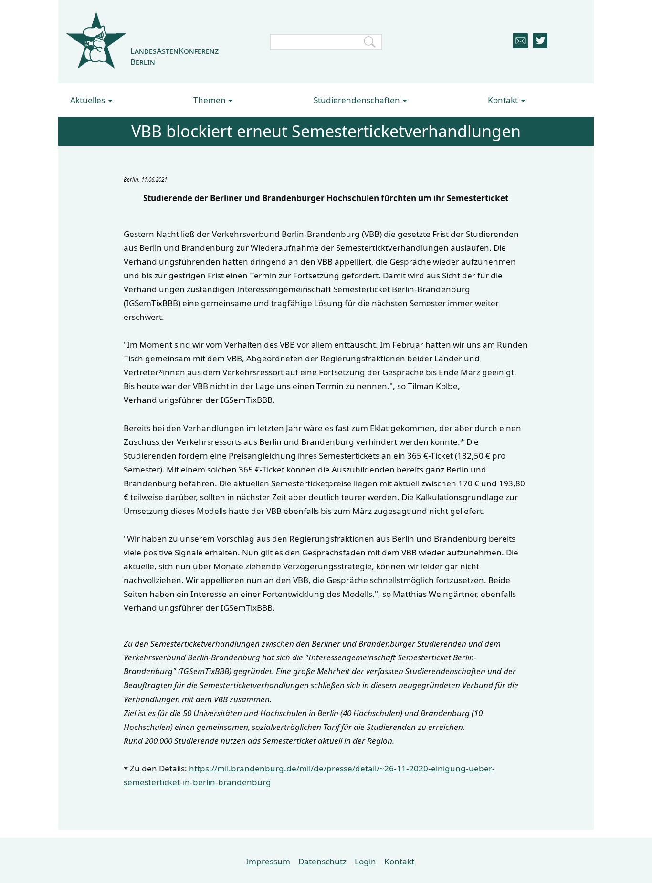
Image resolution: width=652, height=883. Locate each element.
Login (365, 861)
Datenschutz (322, 861)
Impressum (268, 861)
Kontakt (399, 861)
